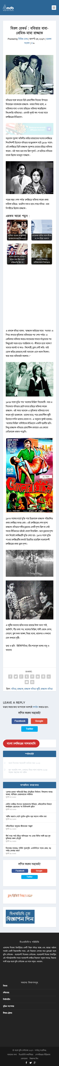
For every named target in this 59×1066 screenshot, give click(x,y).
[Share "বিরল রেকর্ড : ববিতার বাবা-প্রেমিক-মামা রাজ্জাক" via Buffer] (43, 676)
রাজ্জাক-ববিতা (47, 688)
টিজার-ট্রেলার (7, 1013)
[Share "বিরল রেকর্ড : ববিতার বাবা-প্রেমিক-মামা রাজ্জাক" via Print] (32, 682)
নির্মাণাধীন (6, 999)
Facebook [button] (20, 721)
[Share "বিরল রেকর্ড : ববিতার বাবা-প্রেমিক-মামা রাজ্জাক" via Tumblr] (27, 676)
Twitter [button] (29, 728)
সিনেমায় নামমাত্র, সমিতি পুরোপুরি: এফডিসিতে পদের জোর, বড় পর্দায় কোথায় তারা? (28, 849)
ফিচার (5, 985)
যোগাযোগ (24, 1058)
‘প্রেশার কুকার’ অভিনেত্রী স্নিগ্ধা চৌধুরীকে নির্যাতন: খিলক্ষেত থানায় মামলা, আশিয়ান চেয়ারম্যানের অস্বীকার (29, 793)
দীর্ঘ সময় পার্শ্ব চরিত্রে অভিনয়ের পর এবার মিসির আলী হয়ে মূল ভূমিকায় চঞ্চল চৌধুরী (28, 837)
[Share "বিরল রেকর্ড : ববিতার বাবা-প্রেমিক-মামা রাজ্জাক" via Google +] (21, 676)
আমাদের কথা (12, 1054)
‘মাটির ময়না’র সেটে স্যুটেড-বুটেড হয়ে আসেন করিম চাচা (26, 816)
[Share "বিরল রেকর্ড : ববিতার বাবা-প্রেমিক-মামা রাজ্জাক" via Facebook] (10, 676)
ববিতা (13, 688)
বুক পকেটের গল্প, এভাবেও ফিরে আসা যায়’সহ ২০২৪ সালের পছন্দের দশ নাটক (28, 771)
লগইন (35, 707)
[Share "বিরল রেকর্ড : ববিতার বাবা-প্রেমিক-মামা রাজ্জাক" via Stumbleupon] (48, 676)
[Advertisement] (29, 298)
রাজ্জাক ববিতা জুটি (32, 688)
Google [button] (39, 721)
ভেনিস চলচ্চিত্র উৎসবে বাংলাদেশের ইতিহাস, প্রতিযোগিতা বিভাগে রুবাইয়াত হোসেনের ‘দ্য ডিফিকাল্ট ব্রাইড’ (29, 805)
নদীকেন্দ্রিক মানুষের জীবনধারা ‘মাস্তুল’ (19, 826)
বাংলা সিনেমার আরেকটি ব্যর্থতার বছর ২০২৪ (24, 763)
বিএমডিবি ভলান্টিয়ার (26, 1054)
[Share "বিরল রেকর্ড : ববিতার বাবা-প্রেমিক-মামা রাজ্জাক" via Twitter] (16, 676)
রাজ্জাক (20, 688)
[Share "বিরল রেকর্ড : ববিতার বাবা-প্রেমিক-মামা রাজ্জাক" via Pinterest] (32, 676)
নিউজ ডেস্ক (23, 39)
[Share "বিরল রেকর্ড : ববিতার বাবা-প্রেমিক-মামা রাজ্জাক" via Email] (27, 682)
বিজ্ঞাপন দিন (34, 1058)
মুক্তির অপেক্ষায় (8, 1006)
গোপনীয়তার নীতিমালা (42, 1054)
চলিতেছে (6, 992)
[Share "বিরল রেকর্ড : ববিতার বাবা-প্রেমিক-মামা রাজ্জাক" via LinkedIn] (37, 676)
